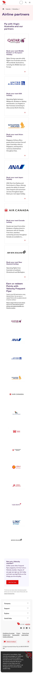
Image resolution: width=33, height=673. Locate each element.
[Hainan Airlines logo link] (16, 431)
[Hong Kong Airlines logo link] (16, 450)
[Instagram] (24, 628)
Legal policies (24, 635)
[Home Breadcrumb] (3, 9)
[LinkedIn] (26, 628)
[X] (29, 628)
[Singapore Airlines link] (16, 377)
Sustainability (15, 635)
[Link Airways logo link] (16, 523)
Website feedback (11, 641)
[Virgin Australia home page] (4, 2)
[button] (26, 2)
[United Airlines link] (16, 358)
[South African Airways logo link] (16, 413)
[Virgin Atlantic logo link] (16, 504)
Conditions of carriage (8, 633)
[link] (8, 9)
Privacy (18, 633)
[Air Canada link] (16, 394)
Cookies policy (6, 635)
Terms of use (25, 633)
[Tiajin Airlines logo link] (16, 467)
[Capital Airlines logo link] (16, 485)
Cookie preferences (8, 637)
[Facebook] (21, 628)
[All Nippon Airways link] (16, 340)
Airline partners (15, 14)
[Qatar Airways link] (16, 321)
